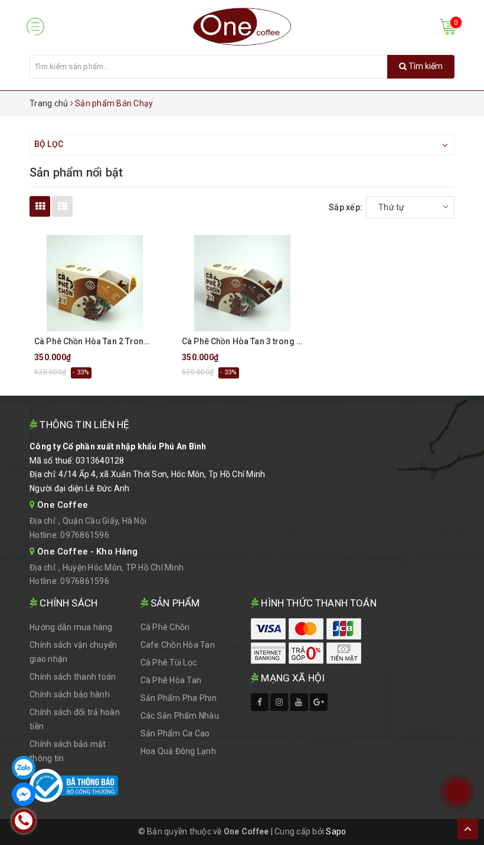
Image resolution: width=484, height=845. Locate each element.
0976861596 (84, 535)
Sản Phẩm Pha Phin (178, 698)
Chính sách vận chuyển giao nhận (73, 652)
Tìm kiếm (425, 66)
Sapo (336, 831)
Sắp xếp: (345, 207)
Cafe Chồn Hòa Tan (177, 645)
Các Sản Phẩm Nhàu (179, 715)
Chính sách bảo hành (70, 694)
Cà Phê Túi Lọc (168, 662)
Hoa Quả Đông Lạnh (178, 751)
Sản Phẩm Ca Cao (175, 733)
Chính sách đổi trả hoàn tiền (75, 719)
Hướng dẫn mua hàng (71, 627)
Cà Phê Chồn (165, 627)
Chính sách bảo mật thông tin (68, 751)
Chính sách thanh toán (73, 676)
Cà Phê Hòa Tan (171, 680)
